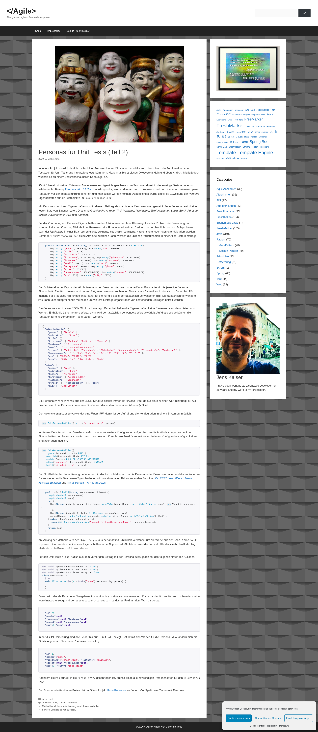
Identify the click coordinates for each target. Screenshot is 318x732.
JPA (250, 131)
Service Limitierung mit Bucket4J (59, 709)
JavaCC (230, 132)
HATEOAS (270, 127)
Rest (244, 142)
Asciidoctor (263, 109)
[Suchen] (304, 13)
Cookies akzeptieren (239, 718)
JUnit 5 (62, 702)
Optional (263, 137)
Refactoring (223, 262)
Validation (232, 158)
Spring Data (221, 147)
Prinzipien (222, 256)
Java (44, 699)
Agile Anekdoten (226, 189)
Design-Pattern (228, 250)
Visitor (243, 158)
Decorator (237, 115)
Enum (269, 114)
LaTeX (231, 137)
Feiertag (238, 119)
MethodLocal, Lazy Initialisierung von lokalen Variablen (70, 706)
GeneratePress (174, 726)
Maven (239, 136)
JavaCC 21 (241, 132)
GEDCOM (250, 127)
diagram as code (258, 115)
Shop (38, 30)
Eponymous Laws (227, 222)
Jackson (46, 702)
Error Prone (221, 120)
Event (230, 120)
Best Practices (225, 211)
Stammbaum (235, 147)
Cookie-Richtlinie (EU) (78, 30)
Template (226, 152)
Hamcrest (260, 126)
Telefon (254, 147)
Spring (220, 273)
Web (219, 284)
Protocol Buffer (222, 142)
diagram (246, 115)
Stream (246, 147)
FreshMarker (230, 125)
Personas (72, 702)
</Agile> (21, 11)
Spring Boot (259, 141)
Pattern (220, 239)
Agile (218, 110)
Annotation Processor (233, 110)
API (218, 200)
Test (50, 699)
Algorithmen (223, 194)
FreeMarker (253, 119)
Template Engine (255, 152)
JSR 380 (264, 132)
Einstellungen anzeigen (298, 718)
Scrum (220, 267)
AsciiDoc (250, 109)
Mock (246, 137)
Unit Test (220, 159)
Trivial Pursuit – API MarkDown (86, 482)
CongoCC (223, 114)
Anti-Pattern (226, 245)
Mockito (253, 137)
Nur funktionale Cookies (268, 718)
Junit (54, 702)
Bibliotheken (224, 217)
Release (234, 142)
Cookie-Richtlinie (257, 726)
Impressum (272, 726)
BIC (273, 110)
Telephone (264, 147)
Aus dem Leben (226, 205)
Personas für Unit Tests (79, 189)
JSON (257, 132)
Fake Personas (116, 690)
